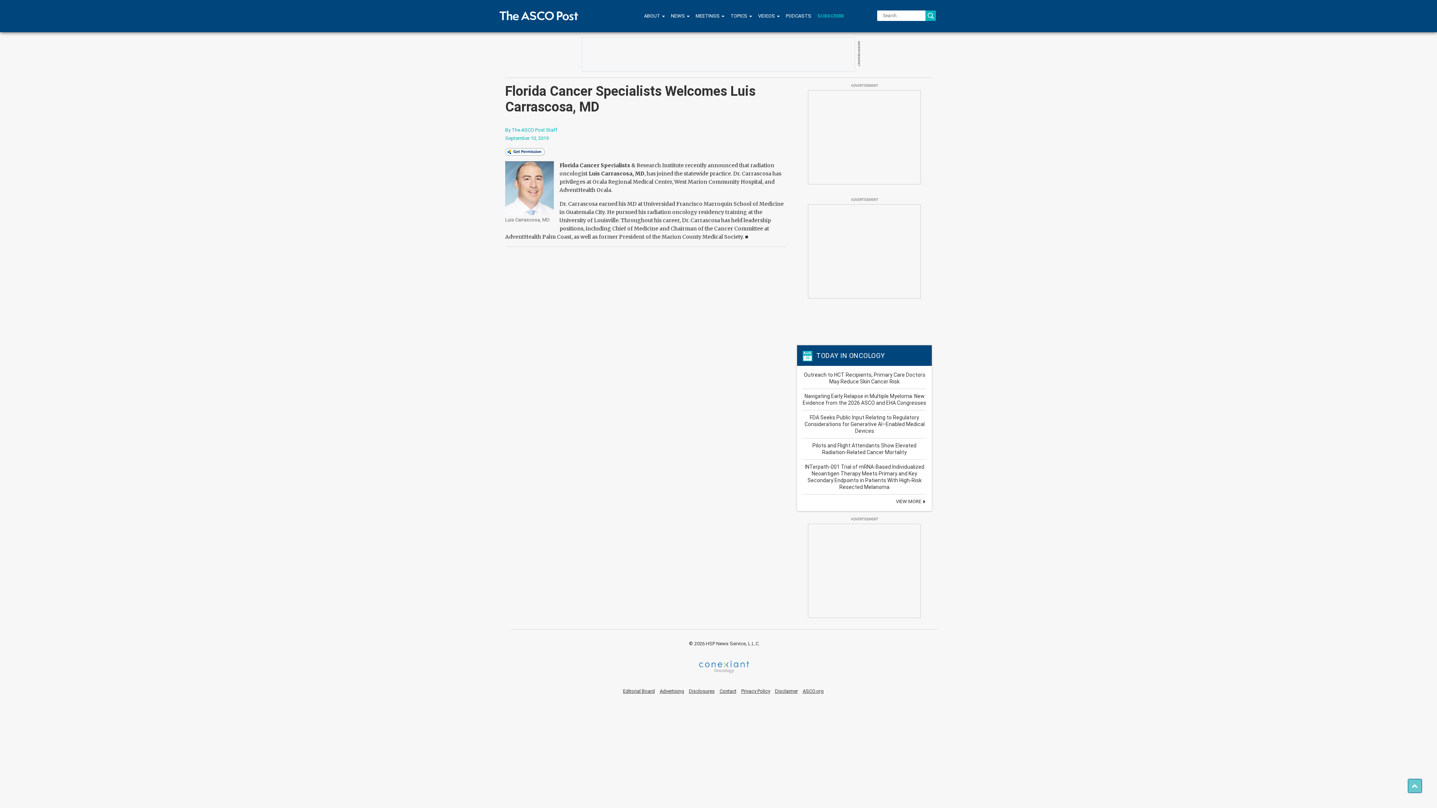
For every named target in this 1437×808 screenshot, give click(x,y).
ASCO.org (813, 691)
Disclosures (702, 691)
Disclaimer (786, 691)
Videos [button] (767, 16)
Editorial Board (639, 691)
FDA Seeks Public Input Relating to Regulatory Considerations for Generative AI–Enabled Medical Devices (865, 424)
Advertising (672, 691)
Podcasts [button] (798, 16)
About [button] (652, 16)
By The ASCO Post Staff (531, 130)
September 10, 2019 (527, 138)
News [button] (678, 16)
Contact (728, 691)
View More (909, 501)
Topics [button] (739, 16)
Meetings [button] (708, 16)
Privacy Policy (755, 691)
